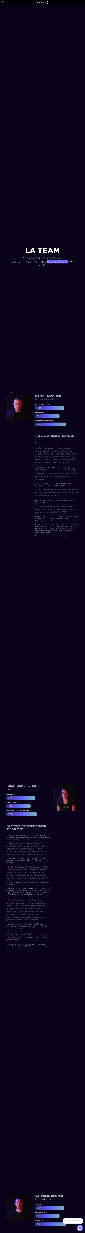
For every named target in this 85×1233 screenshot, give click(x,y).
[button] (73, 1221)
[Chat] (80, 1228)
